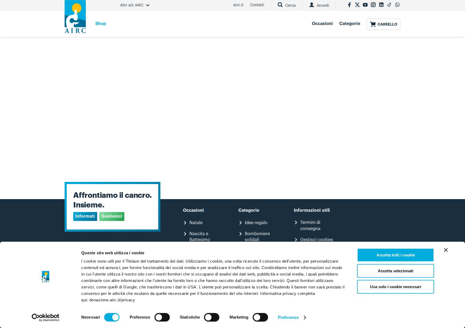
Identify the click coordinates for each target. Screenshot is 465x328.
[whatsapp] (397, 5)
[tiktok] (389, 5)
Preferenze (288, 317)
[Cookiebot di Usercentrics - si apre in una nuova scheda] (45, 317)
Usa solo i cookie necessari (395, 286)
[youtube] (365, 5)
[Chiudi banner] (446, 250)
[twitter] (357, 5)
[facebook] (349, 5)
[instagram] (373, 5)
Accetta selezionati (395, 271)
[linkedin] (381, 5)
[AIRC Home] (75, 18)
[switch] (162, 317)
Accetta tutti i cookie (395, 255)
